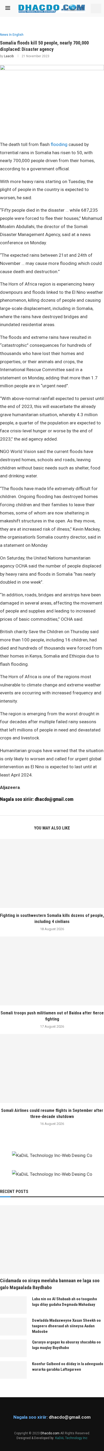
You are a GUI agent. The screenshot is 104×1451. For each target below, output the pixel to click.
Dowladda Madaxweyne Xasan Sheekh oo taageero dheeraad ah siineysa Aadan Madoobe (66, 1326)
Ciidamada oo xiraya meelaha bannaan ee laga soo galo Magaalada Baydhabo (49, 1284)
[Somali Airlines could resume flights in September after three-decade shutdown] (52, 1068)
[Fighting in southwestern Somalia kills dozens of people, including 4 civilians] (52, 873)
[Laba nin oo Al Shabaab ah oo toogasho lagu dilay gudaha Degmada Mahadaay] (13, 1305)
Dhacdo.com (50, 1433)
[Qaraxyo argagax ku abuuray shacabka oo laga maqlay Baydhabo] (13, 1348)
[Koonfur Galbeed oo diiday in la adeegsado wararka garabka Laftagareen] (13, 1370)
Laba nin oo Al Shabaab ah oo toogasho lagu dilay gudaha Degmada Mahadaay (64, 1302)
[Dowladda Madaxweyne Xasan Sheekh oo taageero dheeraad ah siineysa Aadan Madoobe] (13, 1326)
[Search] (96, 8)
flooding (59, 144)
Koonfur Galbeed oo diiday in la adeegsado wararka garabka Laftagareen (67, 1366)
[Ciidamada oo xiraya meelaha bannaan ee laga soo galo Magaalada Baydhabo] (52, 1239)
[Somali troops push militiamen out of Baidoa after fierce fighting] (52, 971)
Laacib (9, 56)
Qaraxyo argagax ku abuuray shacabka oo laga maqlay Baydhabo (66, 1345)
